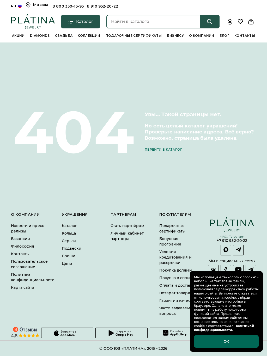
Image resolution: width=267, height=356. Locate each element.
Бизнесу (175, 36)
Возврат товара (174, 293)
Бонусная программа (170, 241)
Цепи (67, 263)
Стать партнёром (127, 225)
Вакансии (20, 238)
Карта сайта (22, 287)
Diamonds (40, 36)
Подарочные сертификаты (134, 36)
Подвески (71, 248)
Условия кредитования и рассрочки (175, 257)
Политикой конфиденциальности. (224, 328)
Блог (224, 36)
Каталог (69, 225)
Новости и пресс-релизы (28, 228)
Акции (18, 36)
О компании (201, 36)
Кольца (69, 233)
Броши (69, 256)
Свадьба (64, 36)
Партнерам (123, 214)
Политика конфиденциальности (32, 277)
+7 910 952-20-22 (232, 241)
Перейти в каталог (163, 149)
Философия (22, 246)
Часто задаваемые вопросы (177, 311)
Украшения (75, 214)
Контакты (244, 36)
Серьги (69, 240)
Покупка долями (175, 270)
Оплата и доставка (177, 285)
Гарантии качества (178, 300)
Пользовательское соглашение (29, 264)
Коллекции (89, 36)
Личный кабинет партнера (127, 236)
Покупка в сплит (175, 277)
